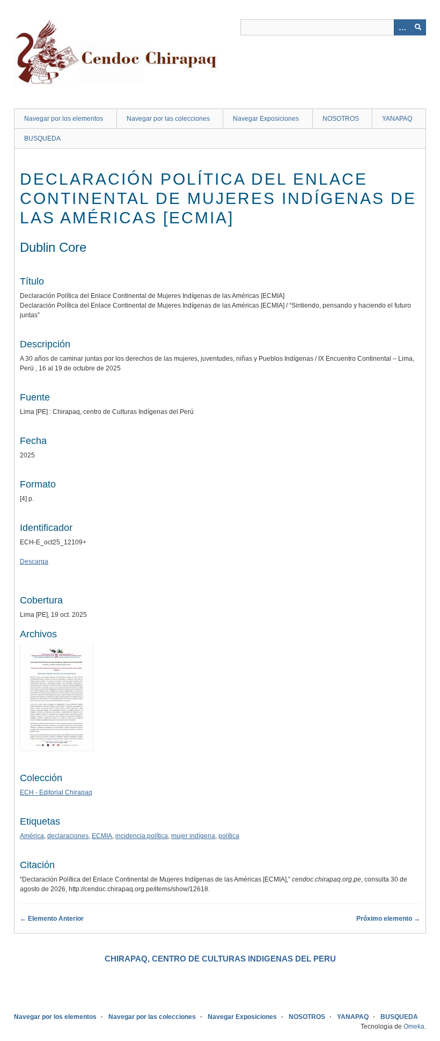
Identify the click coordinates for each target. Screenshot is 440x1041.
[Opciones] (402, 27)
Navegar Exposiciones (266, 118)
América (32, 836)
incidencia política (141, 836)
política (228, 836)
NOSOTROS (340, 118)
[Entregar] (418, 27)
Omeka (414, 1026)
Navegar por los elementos (63, 118)
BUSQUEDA (42, 138)
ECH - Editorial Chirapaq (56, 792)
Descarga (34, 561)
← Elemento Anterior (52, 918)
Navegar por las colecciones (168, 118)
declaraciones (68, 836)
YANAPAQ (397, 118)
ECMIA (102, 836)
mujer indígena (193, 836)
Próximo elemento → (388, 918)
